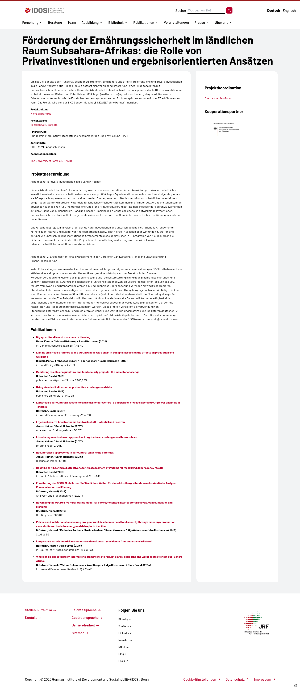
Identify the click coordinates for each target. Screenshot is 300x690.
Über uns (221, 22)
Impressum (262, 679)
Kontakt (31, 617)
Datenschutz (235, 679)
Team (72, 22)
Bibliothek (116, 22)
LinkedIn (124, 633)
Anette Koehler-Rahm (218, 98)
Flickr (122, 660)
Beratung (55, 22)
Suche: (180, 10)
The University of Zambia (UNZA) (50, 160)
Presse (199, 22)
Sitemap (78, 633)
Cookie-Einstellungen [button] (199, 679)
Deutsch (273, 10)
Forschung (30, 22)
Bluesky (123, 619)
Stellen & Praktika (39, 610)
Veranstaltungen (176, 22)
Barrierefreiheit (84, 625)
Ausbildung (90, 22)
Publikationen (143, 22)
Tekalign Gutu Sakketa (44, 124)
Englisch (289, 10)
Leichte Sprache (84, 610)
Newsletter (125, 640)
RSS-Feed (124, 647)
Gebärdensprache (85, 617)
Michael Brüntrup (41, 113)
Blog (121, 653)
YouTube (124, 626)
